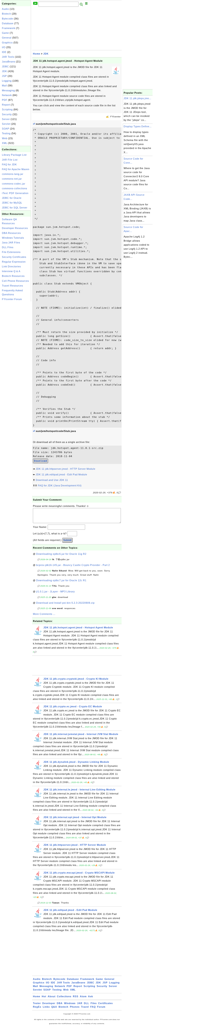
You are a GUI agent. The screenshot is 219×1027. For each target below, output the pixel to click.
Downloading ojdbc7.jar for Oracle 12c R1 (61, 580)
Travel (85, 1007)
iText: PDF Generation (15, 193)
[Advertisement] (16, 346)
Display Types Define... (138, 126)
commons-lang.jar (12, 174)
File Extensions (11, 252)
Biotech (6, 13)
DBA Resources (11, 233)
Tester (37, 1003)
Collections (64, 996)
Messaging (8, 90)
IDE (4, 52)
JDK (4, 71)
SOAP (5, 128)
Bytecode (7, 18)
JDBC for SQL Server (14, 207)
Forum (101, 1007)
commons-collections (14, 188)
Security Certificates (14, 257)
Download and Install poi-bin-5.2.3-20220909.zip (65, 603)
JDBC (5, 66)
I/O (3, 47)
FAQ (93, 1007)
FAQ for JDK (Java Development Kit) (59, 485)
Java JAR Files (11, 242)
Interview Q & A (11, 271)
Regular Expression (14, 262)
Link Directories (11, 266)
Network (7, 95)
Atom (83, 996)
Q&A (54, 1007)
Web (4, 138)
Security (7, 114)
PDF (4, 100)
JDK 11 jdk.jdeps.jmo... (137, 98)
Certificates (105, 1003)
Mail (4, 85)
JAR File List (9, 160)
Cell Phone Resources (15, 281)
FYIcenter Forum (12, 299)
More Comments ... (44, 614)
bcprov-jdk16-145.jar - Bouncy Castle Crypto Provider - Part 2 (73, 565)
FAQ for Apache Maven (15, 169)
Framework (8, 28)
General (6, 37)
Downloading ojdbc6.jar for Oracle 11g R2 (61, 554)
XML (4, 143)
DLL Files (7, 247)
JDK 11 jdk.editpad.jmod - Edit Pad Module (61, 474)
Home (36, 53)
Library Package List (14, 155)
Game (5, 33)
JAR (79, 1003)
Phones (75, 1007)
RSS (75, 996)
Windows (70, 1003)
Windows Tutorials (13, 238)
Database (7, 23)
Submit (67, 540)
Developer (48, 1003)
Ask (90, 996)
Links (46, 1007)
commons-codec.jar (13, 183)
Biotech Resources (13, 276)
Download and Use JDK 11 (52, 480)
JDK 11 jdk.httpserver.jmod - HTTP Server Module (65, 469)
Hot (44, 996)
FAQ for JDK (9, 164)
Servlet (6, 124)
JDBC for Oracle (11, 198)
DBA (60, 1003)
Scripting (7, 109)
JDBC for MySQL (12, 202)
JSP (4, 76)
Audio (5, 9)
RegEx (37, 1007)
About (51, 996)
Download (40, 460)
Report (6, 104)
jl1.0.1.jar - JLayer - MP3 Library (55, 591)
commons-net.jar (12, 179)
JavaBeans (8, 61)
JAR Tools (8, 57)
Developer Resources (15, 228)
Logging (7, 81)
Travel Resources (12, 285)
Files (94, 1003)
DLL (86, 1003)
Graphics (7, 42)
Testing (6, 133)
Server (6, 119)
